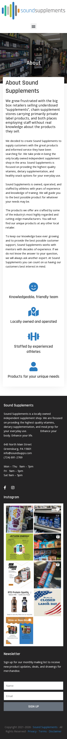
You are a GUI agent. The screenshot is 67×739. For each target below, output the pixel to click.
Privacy (32, 731)
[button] (34, 26)
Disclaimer (55, 731)
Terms (43, 731)
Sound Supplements (45, 727)
